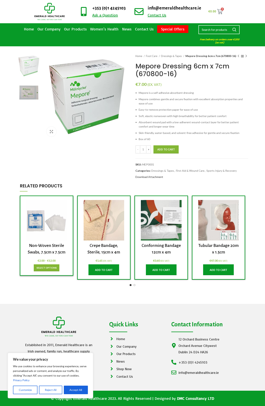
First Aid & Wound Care (190, 170)
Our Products (75, 29)
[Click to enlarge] (51, 131)
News (127, 29)
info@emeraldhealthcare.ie (174, 8)
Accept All (75, 389)
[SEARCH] (234, 29)
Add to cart (166, 149)
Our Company (49, 29)
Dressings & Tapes (171, 56)
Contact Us (144, 29)
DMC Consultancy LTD (195, 398)
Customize (25, 389)
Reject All (50, 389)
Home (29, 29)
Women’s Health (104, 29)
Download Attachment (149, 176)
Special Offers (172, 29)
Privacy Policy (21, 380)
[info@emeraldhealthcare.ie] (139, 11)
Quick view (64, 206)
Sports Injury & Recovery (221, 170)
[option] (29, 66)
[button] (103, 269)
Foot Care (152, 56)
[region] (50, 375)
